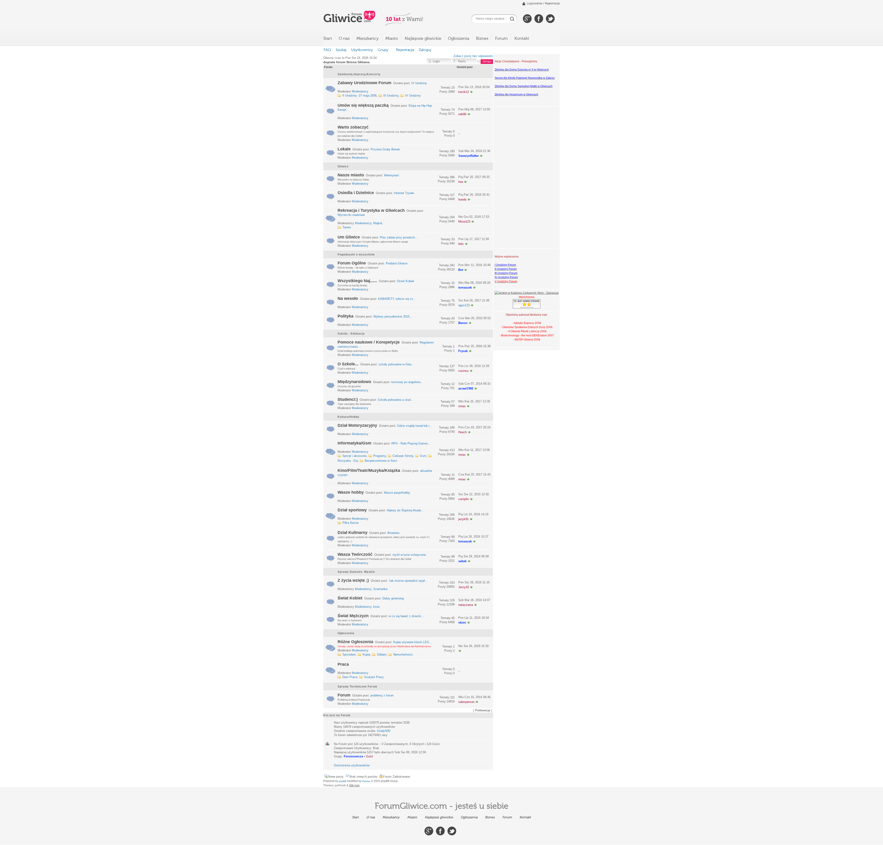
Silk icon (354, 785)
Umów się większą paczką (363, 105)
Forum (501, 39)
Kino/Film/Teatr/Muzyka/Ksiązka (369, 470)
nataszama (465, 605)
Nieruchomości (403, 654)
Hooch (462, 432)
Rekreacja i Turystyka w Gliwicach (371, 210)
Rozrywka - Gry (348, 460)
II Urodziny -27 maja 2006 (359, 95)
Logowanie (534, 3)
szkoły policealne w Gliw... (396, 364)
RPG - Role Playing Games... (411, 443)
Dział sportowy (352, 510)
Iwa (460, 181)
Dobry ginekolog (393, 598)
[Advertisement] (513, 177)
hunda (462, 199)
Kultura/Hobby (348, 416)
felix (461, 244)
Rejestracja (552, 3)
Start (327, 39)
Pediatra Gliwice (396, 263)
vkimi (462, 622)
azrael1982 (465, 388)
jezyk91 (463, 519)
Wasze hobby (351, 492)
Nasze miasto (351, 175)
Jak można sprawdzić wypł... (408, 580)
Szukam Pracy (374, 677)
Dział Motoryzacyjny (357, 425)
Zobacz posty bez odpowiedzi (473, 56)
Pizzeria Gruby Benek (385, 149)
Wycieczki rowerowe (351, 215)
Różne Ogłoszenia (355, 641)
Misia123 (464, 221)
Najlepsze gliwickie (423, 39)
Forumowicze (353, 756)
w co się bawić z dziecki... (406, 616)
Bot (460, 270)
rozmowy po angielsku (406, 382)
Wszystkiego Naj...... (357, 280)
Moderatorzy (360, 91)
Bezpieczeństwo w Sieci (381, 460)
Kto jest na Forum (336, 715)
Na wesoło (348, 298)
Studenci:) (348, 399)
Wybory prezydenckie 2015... (392, 316)
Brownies (393, 533)
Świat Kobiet (350, 598)
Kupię (366, 654)
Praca (343, 664)
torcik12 (463, 92)
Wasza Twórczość (355, 554)
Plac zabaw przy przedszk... (399, 237)
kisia (376, 606)
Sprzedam (349, 654)
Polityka (345, 316)
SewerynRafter (468, 156)
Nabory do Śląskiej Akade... (405, 510)
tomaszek (465, 287)
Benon (462, 323)
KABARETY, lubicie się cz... (397, 299)
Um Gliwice (349, 237)
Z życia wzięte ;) (353, 580)
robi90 (462, 114)
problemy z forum (382, 695)
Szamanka (380, 589)
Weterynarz (391, 175)
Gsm (423, 456)
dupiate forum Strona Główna (346, 62)
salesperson (466, 702)
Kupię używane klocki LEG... (412, 642)
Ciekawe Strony (403, 456)
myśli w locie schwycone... (410, 554)
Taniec (346, 227)
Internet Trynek (404, 193)
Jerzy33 (463, 587)
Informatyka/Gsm (354, 443)
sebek (462, 561)
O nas (344, 39)
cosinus (463, 370)
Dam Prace (349, 677)
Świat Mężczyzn (353, 615)
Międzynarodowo (354, 381)
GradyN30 (383, 731)
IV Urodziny (419, 83)
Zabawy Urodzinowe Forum (364, 82)
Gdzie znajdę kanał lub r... (414, 425)
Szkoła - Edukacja (351, 333)
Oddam (382, 654)
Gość (369, 756)
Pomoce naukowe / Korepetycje (369, 342)
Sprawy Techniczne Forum (357, 686)
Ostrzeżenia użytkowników (352, 765)
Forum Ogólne (352, 263)
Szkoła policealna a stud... (395, 399)
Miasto (391, 39)
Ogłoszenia (458, 39)
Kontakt (521, 39)
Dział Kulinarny (352, 532)
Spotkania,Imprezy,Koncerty (359, 74)
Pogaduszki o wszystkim (356, 254)
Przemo (366, 781)
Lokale (344, 149)
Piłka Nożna (350, 522)
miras (462, 406)
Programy (379, 456)
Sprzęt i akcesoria (354, 456)
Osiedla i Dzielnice (356, 192)
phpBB (342, 781)
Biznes (482, 39)
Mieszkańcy (367, 39)
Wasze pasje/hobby (397, 492)
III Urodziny (390, 95)
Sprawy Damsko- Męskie (356, 571)
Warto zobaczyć (353, 127)
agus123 (464, 305)
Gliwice (343, 166)
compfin (463, 499)
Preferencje (482, 710)
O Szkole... (348, 364)
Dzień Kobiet (405, 281)
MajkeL (378, 223)
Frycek (463, 351)
